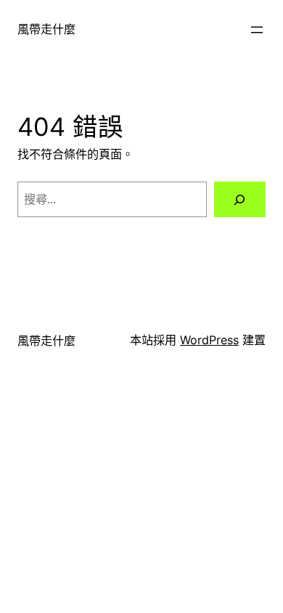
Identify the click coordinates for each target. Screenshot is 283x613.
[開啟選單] (257, 29)
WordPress (209, 340)
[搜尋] (240, 200)
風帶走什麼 (46, 29)
